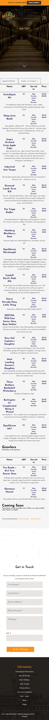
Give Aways (24, 696)
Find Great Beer (24, 519)
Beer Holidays (24, 680)
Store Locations (34, 3)
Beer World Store (11, 714)
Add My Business (35, 519)
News (25, 700)
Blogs (25, 704)
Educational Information (25, 672)
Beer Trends (24, 684)
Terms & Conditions (24, 692)
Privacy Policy (24, 688)
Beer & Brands (24, 676)
